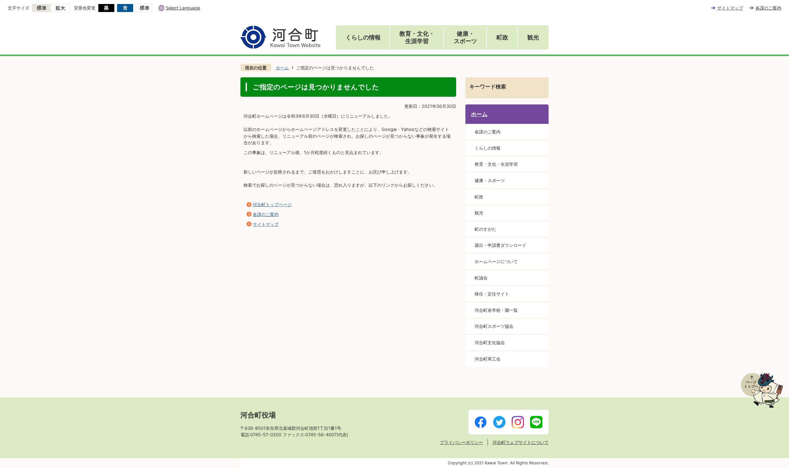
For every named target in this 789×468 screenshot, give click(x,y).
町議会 (481, 277)
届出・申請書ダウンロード (500, 245)
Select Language (183, 7)
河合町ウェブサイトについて (521, 442)
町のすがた (485, 229)
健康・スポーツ (465, 37)
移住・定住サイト (492, 293)
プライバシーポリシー (461, 442)
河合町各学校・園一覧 (496, 310)
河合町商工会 (488, 358)
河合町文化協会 (490, 342)
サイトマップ (730, 7)
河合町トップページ (272, 204)
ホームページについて (496, 261)
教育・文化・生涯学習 (417, 37)
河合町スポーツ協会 (494, 326)
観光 (533, 37)
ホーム (282, 67)
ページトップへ (762, 390)
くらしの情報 (363, 37)
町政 (502, 37)
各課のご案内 (768, 7)
